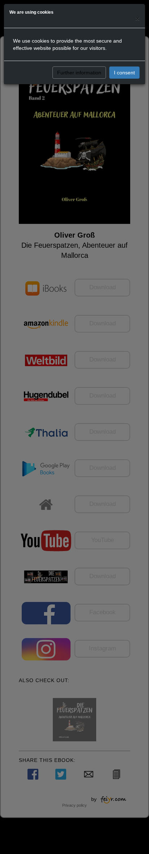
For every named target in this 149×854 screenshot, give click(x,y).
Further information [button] (79, 72)
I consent (124, 72)
